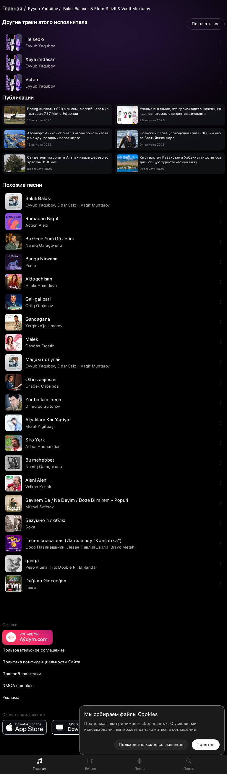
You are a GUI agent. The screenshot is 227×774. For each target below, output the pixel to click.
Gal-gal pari (38, 299)
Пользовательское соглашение (33, 650)
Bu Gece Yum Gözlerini (49, 238)
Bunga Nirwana (41, 259)
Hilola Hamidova (41, 285)
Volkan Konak (38, 486)
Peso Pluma (36, 567)
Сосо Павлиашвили (45, 547)
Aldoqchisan (38, 279)
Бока (30, 527)
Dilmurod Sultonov (42, 406)
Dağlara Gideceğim (46, 580)
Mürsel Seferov (39, 506)
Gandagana (37, 319)
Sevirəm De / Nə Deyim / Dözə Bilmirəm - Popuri (76, 500)
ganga (32, 560)
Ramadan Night (42, 218)
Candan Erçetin (40, 346)
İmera (30, 587)
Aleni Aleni (36, 480)
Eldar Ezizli (68, 205)
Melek (31, 339)
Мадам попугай (43, 359)
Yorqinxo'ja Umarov (44, 325)
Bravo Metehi (123, 547)
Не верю (34, 39)
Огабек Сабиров (42, 386)
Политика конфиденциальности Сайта (41, 661)
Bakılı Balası (38, 198)
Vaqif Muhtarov (95, 205)
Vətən (31, 79)
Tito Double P (63, 567)
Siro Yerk (35, 440)
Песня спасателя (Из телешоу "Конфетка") (73, 540)
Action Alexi (36, 225)
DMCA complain (18, 685)
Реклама (11, 697)
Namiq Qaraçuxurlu (43, 245)
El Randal (88, 567)
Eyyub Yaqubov (43, 8)
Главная (12, 8)
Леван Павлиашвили (87, 547)
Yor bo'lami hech (43, 399)
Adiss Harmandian (43, 446)
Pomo (30, 265)
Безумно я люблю (45, 520)
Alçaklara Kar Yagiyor (48, 420)
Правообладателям (22, 673)
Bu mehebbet (39, 460)
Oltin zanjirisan (40, 379)
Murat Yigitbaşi (40, 426)
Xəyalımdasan (40, 59)
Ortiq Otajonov (39, 305)
